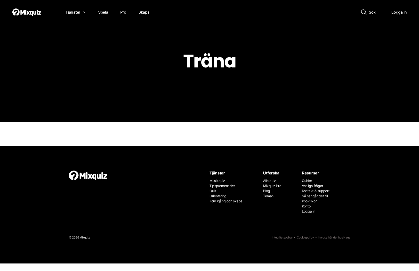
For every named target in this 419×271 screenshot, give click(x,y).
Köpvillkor (309, 201)
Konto (306, 206)
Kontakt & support (316, 191)
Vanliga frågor (312, 186)
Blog (266, 191)
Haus (346, 237)
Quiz (213, 191)
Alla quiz (269, 181)
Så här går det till (315, 196)
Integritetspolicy (282, 237)
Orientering (218, 196)
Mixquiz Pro (272, 186)
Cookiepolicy (305, 237)
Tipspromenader (222, 186)
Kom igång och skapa (226, 201)
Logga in (308, 211)
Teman (268, 196)
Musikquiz (217, 181)
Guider (307, 181)
